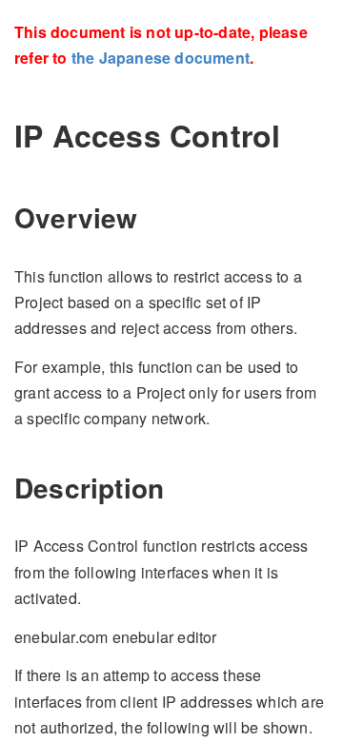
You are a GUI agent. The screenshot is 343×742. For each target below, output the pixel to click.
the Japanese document (160, 57)
